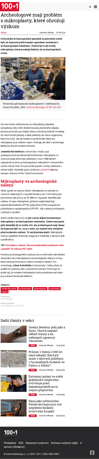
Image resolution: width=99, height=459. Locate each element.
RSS (21, 443)
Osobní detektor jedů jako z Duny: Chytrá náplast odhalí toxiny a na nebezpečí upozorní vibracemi (47, 334)
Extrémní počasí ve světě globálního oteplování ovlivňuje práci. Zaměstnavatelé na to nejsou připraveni (46, 383)
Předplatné (10, 443)
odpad (4, 291)
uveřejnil (44, 169)
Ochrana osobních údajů (64, 443)
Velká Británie (8, 288)
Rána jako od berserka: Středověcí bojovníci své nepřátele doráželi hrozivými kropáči (45, 406)
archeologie (25, 288)
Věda (33, 345)
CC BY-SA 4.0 (18, 306)
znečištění (54, 288)
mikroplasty (40, 288)
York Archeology (7, 299)
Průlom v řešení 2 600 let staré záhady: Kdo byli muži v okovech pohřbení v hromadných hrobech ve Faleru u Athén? (47, 358)
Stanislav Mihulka (46, 32)
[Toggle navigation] (95, 7)
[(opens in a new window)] (92, 448)
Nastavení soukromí (37, 443)
